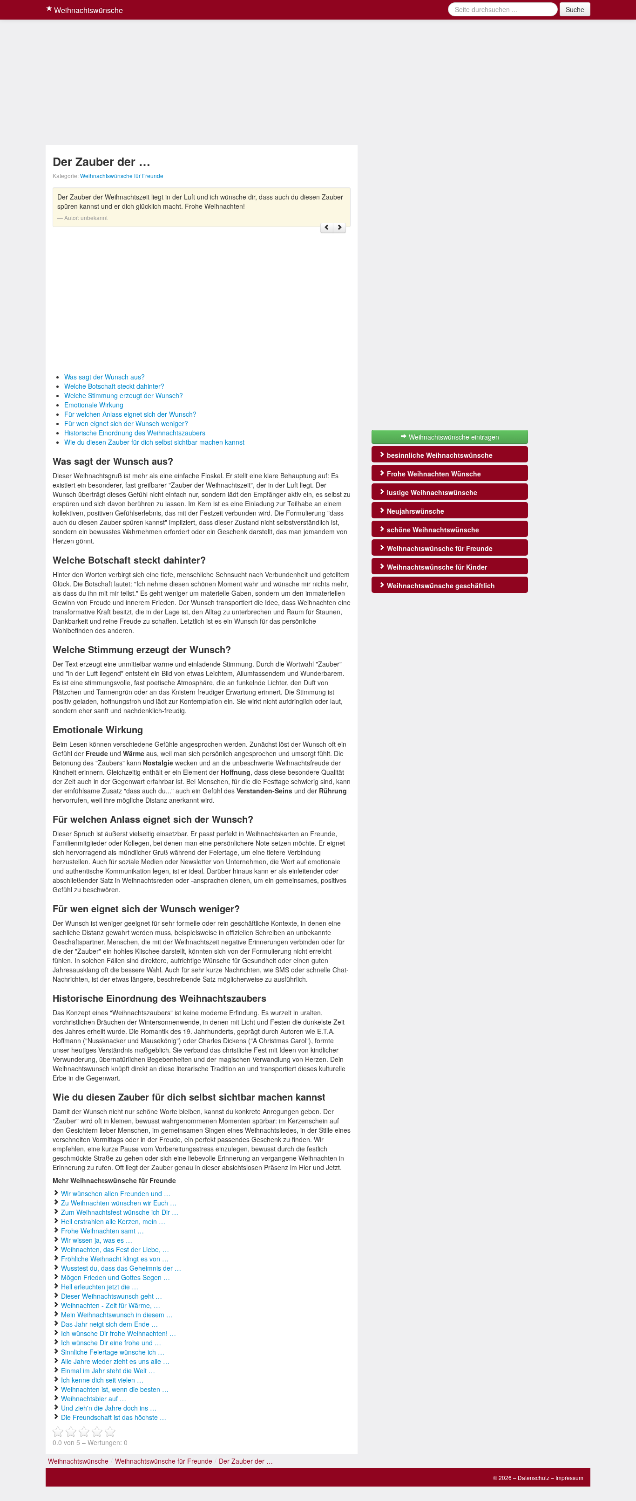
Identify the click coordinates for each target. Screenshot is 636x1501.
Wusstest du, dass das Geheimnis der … (121, 1268)
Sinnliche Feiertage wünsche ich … (112, 1351)
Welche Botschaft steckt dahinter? (114, 386)
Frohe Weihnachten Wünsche (433, 473)
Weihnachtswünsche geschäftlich (440, 585)
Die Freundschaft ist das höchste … (113, 1417)
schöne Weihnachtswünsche (432, 529)
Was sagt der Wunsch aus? (104, 376)
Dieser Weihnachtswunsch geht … (111, 1296)
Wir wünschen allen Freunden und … (115, 1193)
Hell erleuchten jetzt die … (99, 1286)
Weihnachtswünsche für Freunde (121, 175)
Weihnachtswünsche (87, 10)
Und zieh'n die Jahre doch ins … (108, 1407)
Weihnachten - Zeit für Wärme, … (110, 1305)
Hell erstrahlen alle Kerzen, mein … (113, 1221)
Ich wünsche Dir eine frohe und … (111, 1342)
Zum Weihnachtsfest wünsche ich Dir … (119, 1212)
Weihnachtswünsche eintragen (453, 436)
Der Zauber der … (246, 1461)
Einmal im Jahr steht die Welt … (108, 1370)
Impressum (569, 1477)
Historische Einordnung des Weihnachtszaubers (134, 432)
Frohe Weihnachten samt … (102, 1230)
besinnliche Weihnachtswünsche (439, 455)
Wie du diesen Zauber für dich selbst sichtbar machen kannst (154, 442)
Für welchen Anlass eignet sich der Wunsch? (130, 414)
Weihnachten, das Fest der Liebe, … (115, 1249)
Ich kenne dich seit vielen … (102, 1379)
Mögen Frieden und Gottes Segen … (115, 1277)
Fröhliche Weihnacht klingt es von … (115, 1258)
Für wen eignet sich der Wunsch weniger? (126, 423)
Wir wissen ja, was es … (96, 1240)
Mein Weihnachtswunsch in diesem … (117, 1314)
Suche (575, 9)
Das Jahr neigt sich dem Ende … (109, 1324)
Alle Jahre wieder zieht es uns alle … (115, 1361)
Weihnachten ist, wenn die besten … (115, 1389)
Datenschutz (533, 1477)
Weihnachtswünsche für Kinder (436, 566)
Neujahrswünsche (414, 511)
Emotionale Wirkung (93, 404)
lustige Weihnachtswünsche (431, 492)
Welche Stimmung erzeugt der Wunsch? (123, 395)
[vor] (339, 228)
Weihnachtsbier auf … (93, 1398)
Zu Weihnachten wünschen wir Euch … (118, 1202)
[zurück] (326, 228)
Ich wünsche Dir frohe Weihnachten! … (118, 1333)
